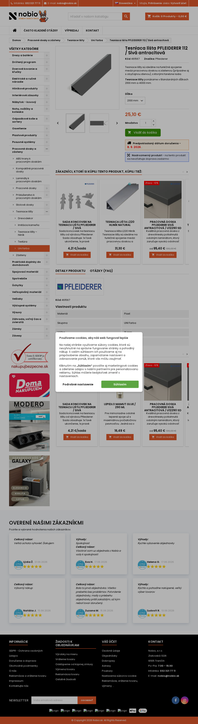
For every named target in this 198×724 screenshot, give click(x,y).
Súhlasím (120, 384)
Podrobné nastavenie (78, 384)
